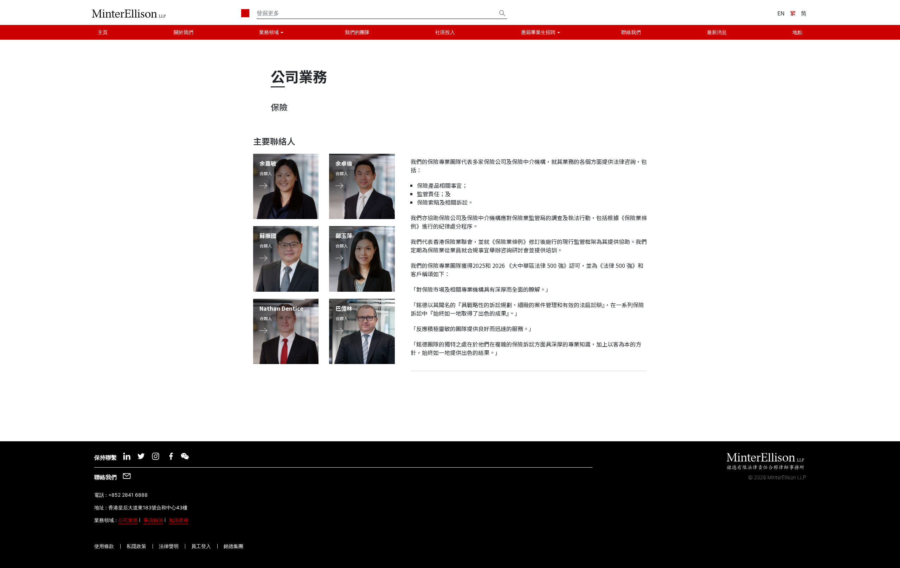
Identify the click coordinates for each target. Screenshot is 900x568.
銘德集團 (233, 546)
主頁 (103, 32)
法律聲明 (169, 546)
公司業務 (128, 520)
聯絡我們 (631, 32)
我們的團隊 (357, 32)
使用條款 (104, 546)
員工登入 (201, 546)
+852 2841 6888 (128, 495)
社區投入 (445, 32)
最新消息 (717, 32)
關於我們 (183, 32)
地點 (797, 32)
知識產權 (178, 520)
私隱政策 (136, 546)
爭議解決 (153, 520)
